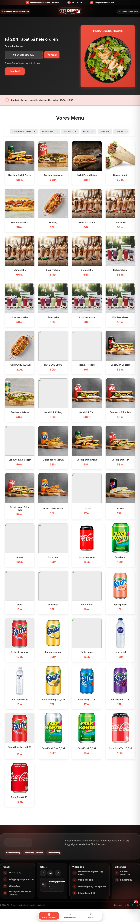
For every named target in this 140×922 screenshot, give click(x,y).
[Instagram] (50, 873)
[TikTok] (58, 873)
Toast (104, 131)
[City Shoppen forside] (70, 11)
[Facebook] (43, 873)
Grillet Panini (49, 131)
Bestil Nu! (15, 71)
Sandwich (70, 131)
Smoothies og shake (23, 131)
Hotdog (88, 131)
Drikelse (122, 131)
